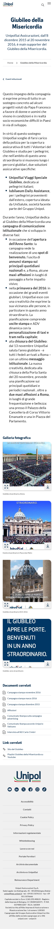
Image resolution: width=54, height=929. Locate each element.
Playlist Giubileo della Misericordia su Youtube (25, 755)
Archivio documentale (27, 864)
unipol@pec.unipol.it (13, 893)
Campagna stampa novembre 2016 (24, 692)
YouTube (10, 789)
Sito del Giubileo (15, 749)
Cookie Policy (27, 817)
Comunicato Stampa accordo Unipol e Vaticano (25, 725)
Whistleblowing (27, 840)
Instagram (37, 789)
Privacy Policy (27, 825)
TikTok (44, 789)
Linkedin (17, 789)
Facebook (30, 789)
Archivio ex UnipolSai (27, 872)
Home (10, 62)
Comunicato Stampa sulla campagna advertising (24, 717)
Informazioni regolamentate (27, 833)
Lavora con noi (27, 848)
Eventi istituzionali (14, 79)
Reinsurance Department (27, 880)
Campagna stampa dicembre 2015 (23, 704)
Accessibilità (27, 801)
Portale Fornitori (27, 856)
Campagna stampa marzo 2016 (22, 698)
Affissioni (11, 710)
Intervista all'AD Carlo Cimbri (21, 732)
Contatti (27, 809)
